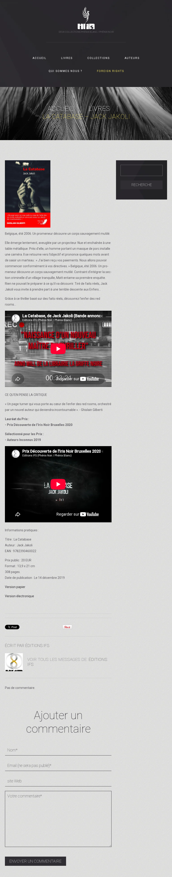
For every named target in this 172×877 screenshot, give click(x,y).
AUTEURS (132, 58)
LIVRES (67, 58)
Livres (99, 108)
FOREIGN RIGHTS (110, 71)
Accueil (60, 108)
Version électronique (19, 596)
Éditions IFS (37, 645)
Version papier (15, 587)
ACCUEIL (39, 58)
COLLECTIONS (98, 58)
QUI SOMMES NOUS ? (65, 71)
